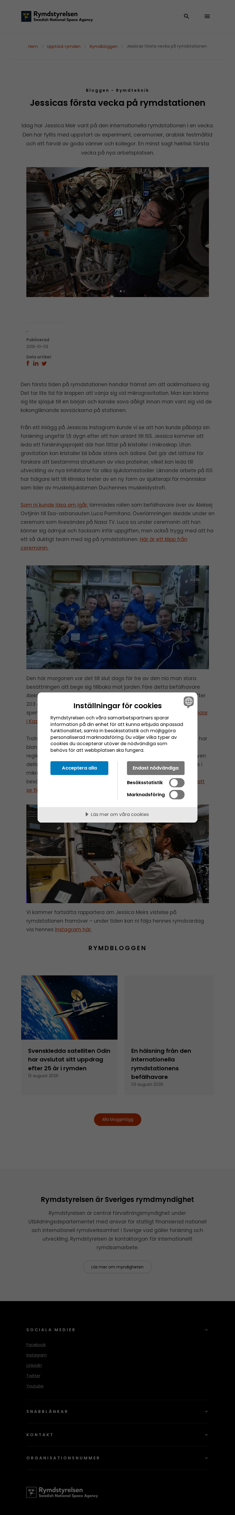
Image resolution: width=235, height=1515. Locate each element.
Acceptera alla (79, 768)
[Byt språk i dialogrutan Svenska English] (188, 702)
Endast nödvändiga (156, 768)
